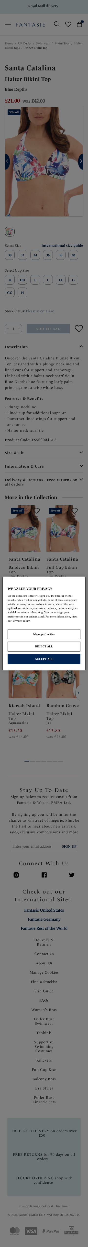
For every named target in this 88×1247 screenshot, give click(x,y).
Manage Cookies (44, 633)
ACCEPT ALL (44, 658)
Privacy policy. (21, 620)
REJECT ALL (44, 646)
